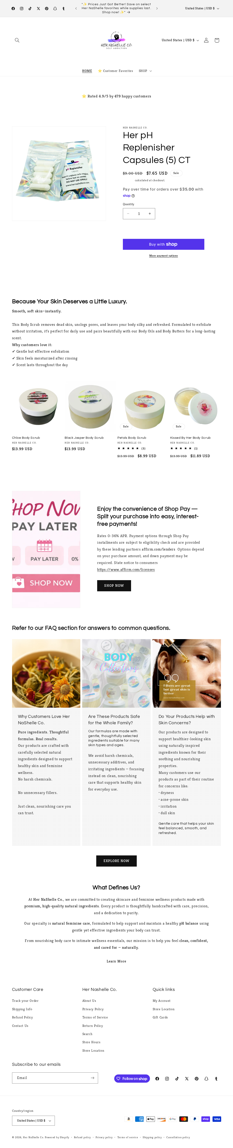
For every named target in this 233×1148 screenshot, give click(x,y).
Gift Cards (160, 1017)
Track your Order (25, 1001)
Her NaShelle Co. (33, 1137)
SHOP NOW (114, 585)
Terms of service (127, 1137)
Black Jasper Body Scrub (84, 437)
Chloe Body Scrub (26, 437)
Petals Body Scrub (131, 437)
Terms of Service (95, 1017)
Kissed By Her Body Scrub (190, 437)
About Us (89, 1001)
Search (87, 1034)
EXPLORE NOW (117, 861)
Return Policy (92, 1026)
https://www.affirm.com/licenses (126, 569)
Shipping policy (152, 1137)
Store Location (93, 1051)
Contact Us (20, 1026)
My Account (162, 1001)
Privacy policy (104, 1137)
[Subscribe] (92, 1078)
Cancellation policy (178, 1137)
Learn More (116, 961)
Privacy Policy (93, 1009)
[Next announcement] (157, 8)
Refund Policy (22, 1017)
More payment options (163, 256)
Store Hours (91, 1042)
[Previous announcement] (76, 8)
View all (116, 471)
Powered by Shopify (57, 1137)
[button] (17, 40)
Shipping (128, 180)
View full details (186, 272)
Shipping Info (22, 1009)
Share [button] (131, 272)
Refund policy (82, 1137)
